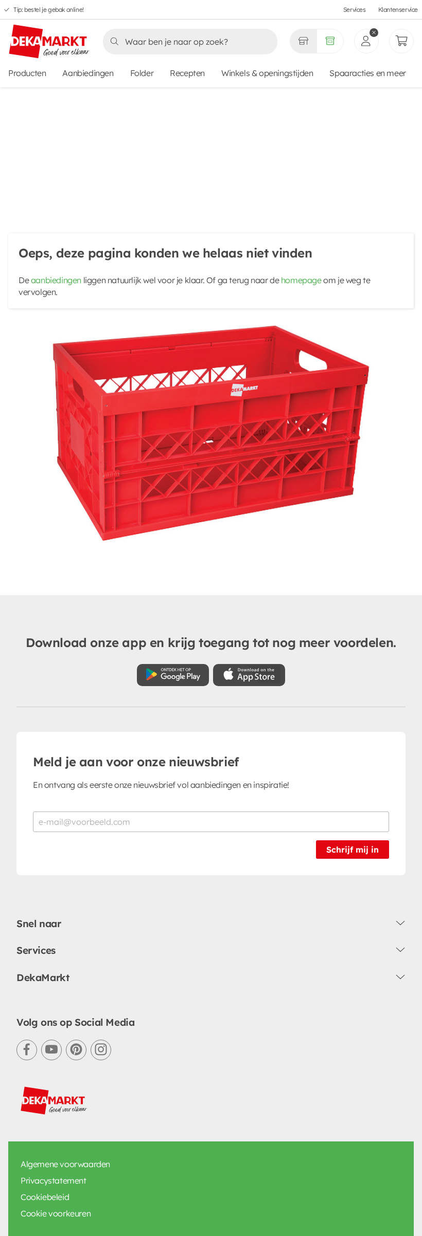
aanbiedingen (56, 280)
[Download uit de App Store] (249, 675)
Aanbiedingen (87, 73)
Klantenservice (398, 9)
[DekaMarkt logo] (49, 42)
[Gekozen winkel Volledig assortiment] (303, 41)
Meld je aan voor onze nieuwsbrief (136, 761)
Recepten (187, 73)
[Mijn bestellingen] (401, 41)
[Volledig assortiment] (330, 41)
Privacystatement (53, 1180)
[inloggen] (366, 41)
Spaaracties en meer (367, 73)
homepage (301, 280)
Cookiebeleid (45, 1197)
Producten (27, 73)
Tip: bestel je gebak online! (48, 9)
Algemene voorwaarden (65, 1164)
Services (354, 9)
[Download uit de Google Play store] (173, 675)
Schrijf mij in (352, 849)
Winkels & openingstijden (267, 73)
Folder (142, 73)
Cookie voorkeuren (56, 1213)
